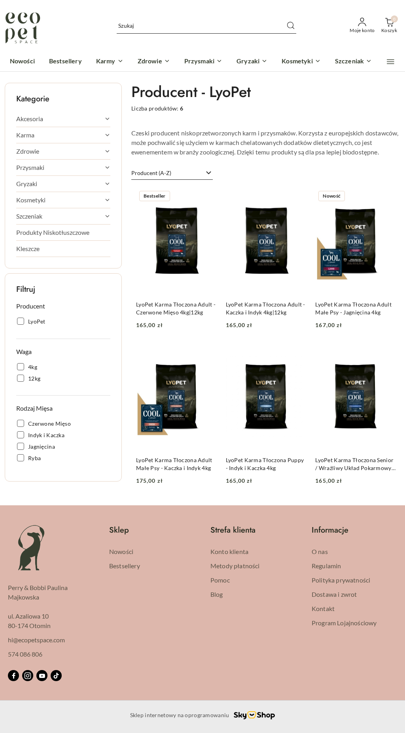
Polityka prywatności (341, 580)
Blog (216, 594)
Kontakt (323, 608)
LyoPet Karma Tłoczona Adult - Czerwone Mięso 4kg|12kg (176, 308)
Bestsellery (124, 565)
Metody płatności (235, 565)
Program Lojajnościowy (344, 622)
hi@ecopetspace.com (36, 640)
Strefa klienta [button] (232, 530)
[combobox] (172, 173)
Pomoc (220, 580)
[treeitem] (63, 119)
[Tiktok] (56, 675)
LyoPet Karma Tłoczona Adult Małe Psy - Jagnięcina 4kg (353, 308)
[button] (390, 61)
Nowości (121, 551)
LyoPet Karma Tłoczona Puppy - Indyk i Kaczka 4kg (265, 464)
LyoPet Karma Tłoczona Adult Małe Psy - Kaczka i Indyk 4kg (174, 464)
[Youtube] (41, 675)
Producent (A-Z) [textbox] (151, 172)
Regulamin (326, 565)
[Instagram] (27, 675)
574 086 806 (25, 654)
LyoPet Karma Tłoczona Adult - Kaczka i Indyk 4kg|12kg (265, 308)
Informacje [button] (330, 530)
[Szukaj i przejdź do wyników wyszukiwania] (290, 26)
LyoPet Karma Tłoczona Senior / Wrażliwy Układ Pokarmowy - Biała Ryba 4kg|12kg (355, 464)
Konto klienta (229, 551)
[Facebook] (13, 675)
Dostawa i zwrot (334, 594)
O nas (320, 551)
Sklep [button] (119, 530)
